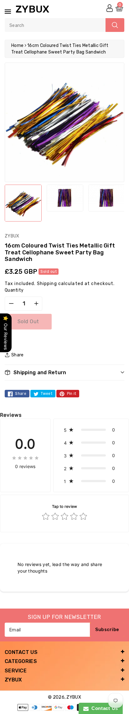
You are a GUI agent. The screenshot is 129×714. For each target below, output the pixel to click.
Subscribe (107, 629)
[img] (25, 457)
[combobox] (64, 25)
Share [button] (17, 355)
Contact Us (103, 708)
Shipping (47, 283)
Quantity (14, 290)
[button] (64, 372)
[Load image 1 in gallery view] (23, 203)
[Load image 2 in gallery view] (65, 198)
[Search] (115, 25)
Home (17, 45)
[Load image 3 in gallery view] (106, 198)
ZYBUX (73, 697)
